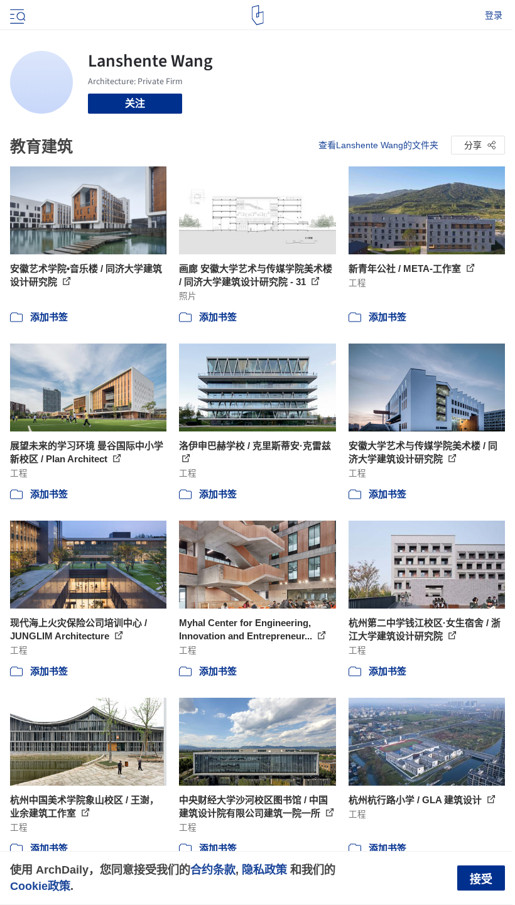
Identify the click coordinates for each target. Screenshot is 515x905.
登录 (493, 15)
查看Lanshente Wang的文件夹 (378, 145)
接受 (481, 879)
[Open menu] (16, 15)
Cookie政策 (40, 885)
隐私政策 (264, 869)
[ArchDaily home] (258, 15)
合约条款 (213, 869)
